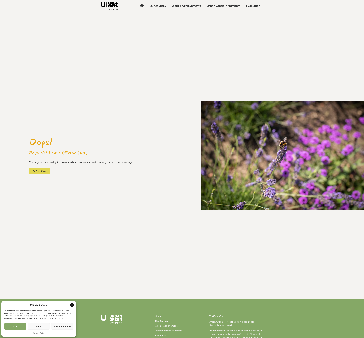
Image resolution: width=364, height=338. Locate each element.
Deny (38, 326)
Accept (15, 326)
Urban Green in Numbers (223, 6)
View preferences (62, 326)
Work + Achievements (186, 6)
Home (158, 316)
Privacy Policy (39, 333)
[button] (72, 305)
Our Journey (158, 6)
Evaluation (253, 6)
